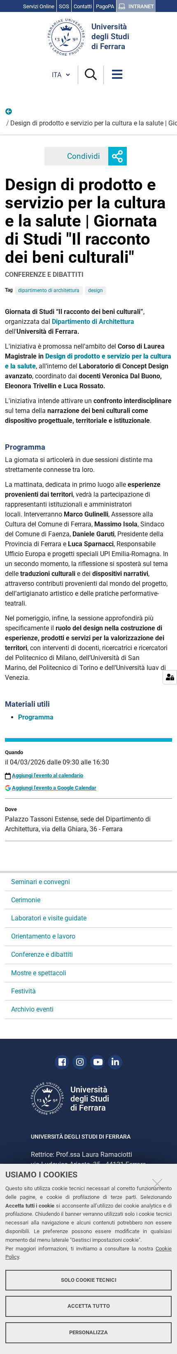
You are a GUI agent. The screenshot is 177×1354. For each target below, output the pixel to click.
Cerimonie (25, 900)
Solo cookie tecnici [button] (88, 1280)
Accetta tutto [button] (89, 1306)
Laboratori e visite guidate (48, 918)
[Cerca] (90, 75)
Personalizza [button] (88, 1332)
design (95, 290)
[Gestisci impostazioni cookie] (170, 677)
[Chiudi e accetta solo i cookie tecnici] (157, 1183)
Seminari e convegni (40, 882)
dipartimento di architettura (48, 290)
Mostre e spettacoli (38, 973)
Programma (36, 717)
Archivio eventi (32, 1009)
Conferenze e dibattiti (42, 954)
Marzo (9, 113)
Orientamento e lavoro (43, 936)
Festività (23, 991)
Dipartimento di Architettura (93, 322)
